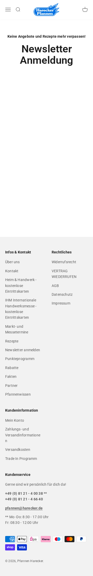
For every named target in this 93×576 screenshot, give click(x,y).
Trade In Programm (21, 459)
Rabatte (11, 368)
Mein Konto (14, 420)
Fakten (11, 376)
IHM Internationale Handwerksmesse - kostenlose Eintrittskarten (20, 308)
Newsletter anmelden (22, 350)
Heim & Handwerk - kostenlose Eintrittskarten (21, 285)
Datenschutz (62, 294)
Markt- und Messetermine (16, 329)
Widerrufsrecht (64, 262)
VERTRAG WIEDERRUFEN (64, 274)
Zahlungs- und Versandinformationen (22, 435)
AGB (55, 286)
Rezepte (11, 341)
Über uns (12, 262)
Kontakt (11, 271)
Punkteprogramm (19, 359)
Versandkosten (17, 449)
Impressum (61, 303)
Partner (11, 385)
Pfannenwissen (18, 394)
